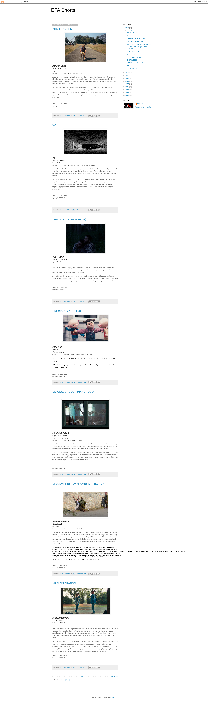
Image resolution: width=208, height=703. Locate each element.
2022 (127, 28)
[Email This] (89, 116)
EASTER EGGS (132, 60)
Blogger (112, 697)
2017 (127, 84)
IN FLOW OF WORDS (134, 57)
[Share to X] (94, 116)
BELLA (129, 65)
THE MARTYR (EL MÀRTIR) (69, 219)
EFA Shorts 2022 (132, 68)
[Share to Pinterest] (99, 116)
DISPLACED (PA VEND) (135, 63)
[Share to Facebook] (96, 116)
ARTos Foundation (143, 104)
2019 (127, 78)
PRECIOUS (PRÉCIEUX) (67, 311)
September (131, 30)
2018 (127, 81)
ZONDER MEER (62, 28)
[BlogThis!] (92, 116)
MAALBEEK (131, 54)
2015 (127, 90)
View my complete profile (143, 107)
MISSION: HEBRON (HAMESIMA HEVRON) (78, 483)
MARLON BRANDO (64, 583)
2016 (127, 87)
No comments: (81, 115)
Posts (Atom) (65, 680)
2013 (127, 95)
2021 (127, 73)
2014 (127, 92)
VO (54, 125)
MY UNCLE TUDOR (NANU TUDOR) (74, 391)
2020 (127, 75)
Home (81, 676)
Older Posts (114, 676)
